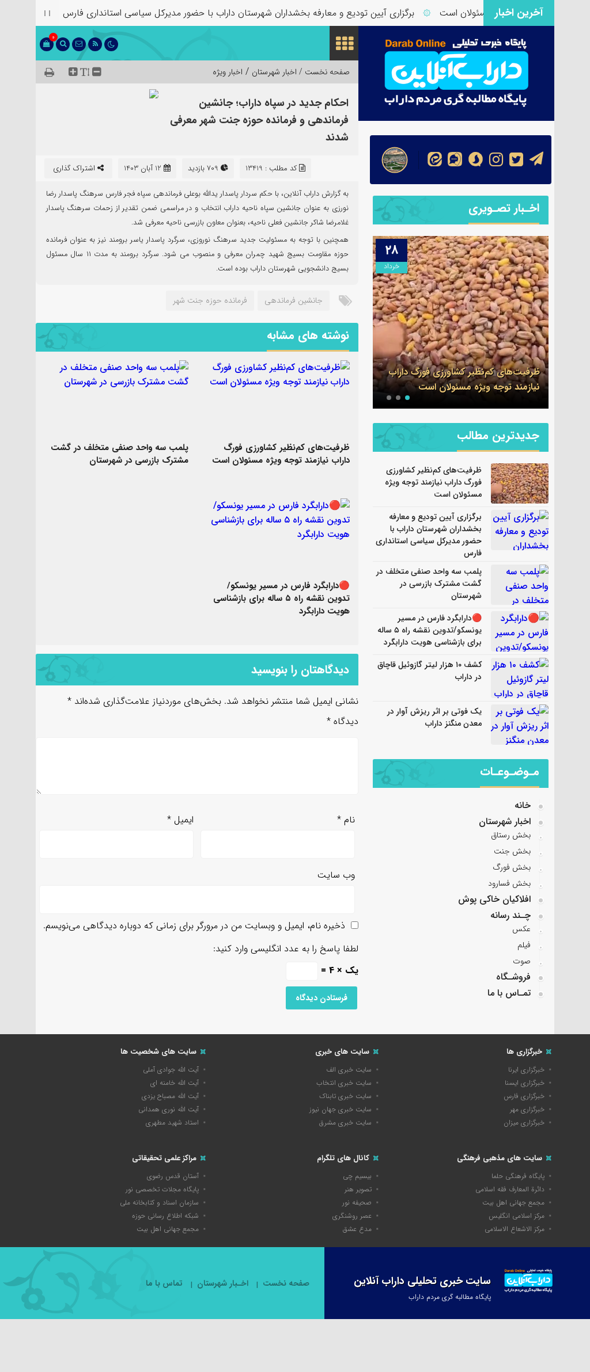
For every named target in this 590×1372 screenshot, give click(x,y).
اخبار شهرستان (274, 72)
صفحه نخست (286, 1284)
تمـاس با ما (509, 993)
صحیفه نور (357, 1202)
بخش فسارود (509, 883)
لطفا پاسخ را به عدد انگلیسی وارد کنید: (285, 949)
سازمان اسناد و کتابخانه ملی (159, 1202)
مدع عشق (357, 1229)
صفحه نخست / (323, 72)
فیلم (524, 945)
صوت (522, 961)
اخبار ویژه (228, 72)
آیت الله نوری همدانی (168, 1109)
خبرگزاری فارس (524, 1096)
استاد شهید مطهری (172, 1122)
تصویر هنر (358, 1189)
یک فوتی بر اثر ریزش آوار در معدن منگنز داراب (434, 717)
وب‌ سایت (336, 875)
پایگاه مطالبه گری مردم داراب (450, 1296)
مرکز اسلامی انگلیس (516, 1215)
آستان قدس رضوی (173, 1176)
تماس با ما (164, 1284)
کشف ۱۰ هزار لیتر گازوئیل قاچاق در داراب (429, 670)
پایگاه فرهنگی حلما (517, 1176)
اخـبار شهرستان (222, 1284)
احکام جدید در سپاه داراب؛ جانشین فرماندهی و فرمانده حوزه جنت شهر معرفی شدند (259, 120)
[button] (407, 397)
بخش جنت (512, 851)
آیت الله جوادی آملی (171, 1069)
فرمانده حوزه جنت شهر (210, 300)
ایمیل (180, 820)
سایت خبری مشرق (345, 1122)
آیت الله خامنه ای (174, 1082)
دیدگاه (342, 721)
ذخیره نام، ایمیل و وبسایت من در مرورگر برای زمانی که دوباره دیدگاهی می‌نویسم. (194, 926)
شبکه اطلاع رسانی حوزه (165, 1215)
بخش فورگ (512, 867)
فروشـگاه (513, 977)
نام (346, 820)
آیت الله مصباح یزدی (170, 1096)
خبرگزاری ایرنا (526, 1069)
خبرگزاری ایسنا (524, 1082)
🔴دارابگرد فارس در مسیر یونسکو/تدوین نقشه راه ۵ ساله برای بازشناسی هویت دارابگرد (281, 598)
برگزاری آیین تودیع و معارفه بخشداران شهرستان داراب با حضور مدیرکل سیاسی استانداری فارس (257, 13)
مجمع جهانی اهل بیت (513, 1202)
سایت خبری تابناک (345, 1096)
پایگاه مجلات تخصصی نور (162, 1189)
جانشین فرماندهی (293, 300)
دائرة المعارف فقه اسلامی (509, 1189)
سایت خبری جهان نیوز (340, 1109)
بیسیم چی (357, 1176)
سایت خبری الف (349, 1069)
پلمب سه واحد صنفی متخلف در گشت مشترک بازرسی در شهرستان (119, 454)
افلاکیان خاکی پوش (494, 899)
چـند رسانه (510, 915)
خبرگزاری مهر (527, 1109)
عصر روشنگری (352, 1215)
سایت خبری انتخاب (344, 1082)
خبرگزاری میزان (524, 1122)
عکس (521, 929)
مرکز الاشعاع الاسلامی (514, 1229)
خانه (523, 805)
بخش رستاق (511, 835)
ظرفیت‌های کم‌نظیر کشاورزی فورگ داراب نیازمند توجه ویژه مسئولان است (281, 454)
